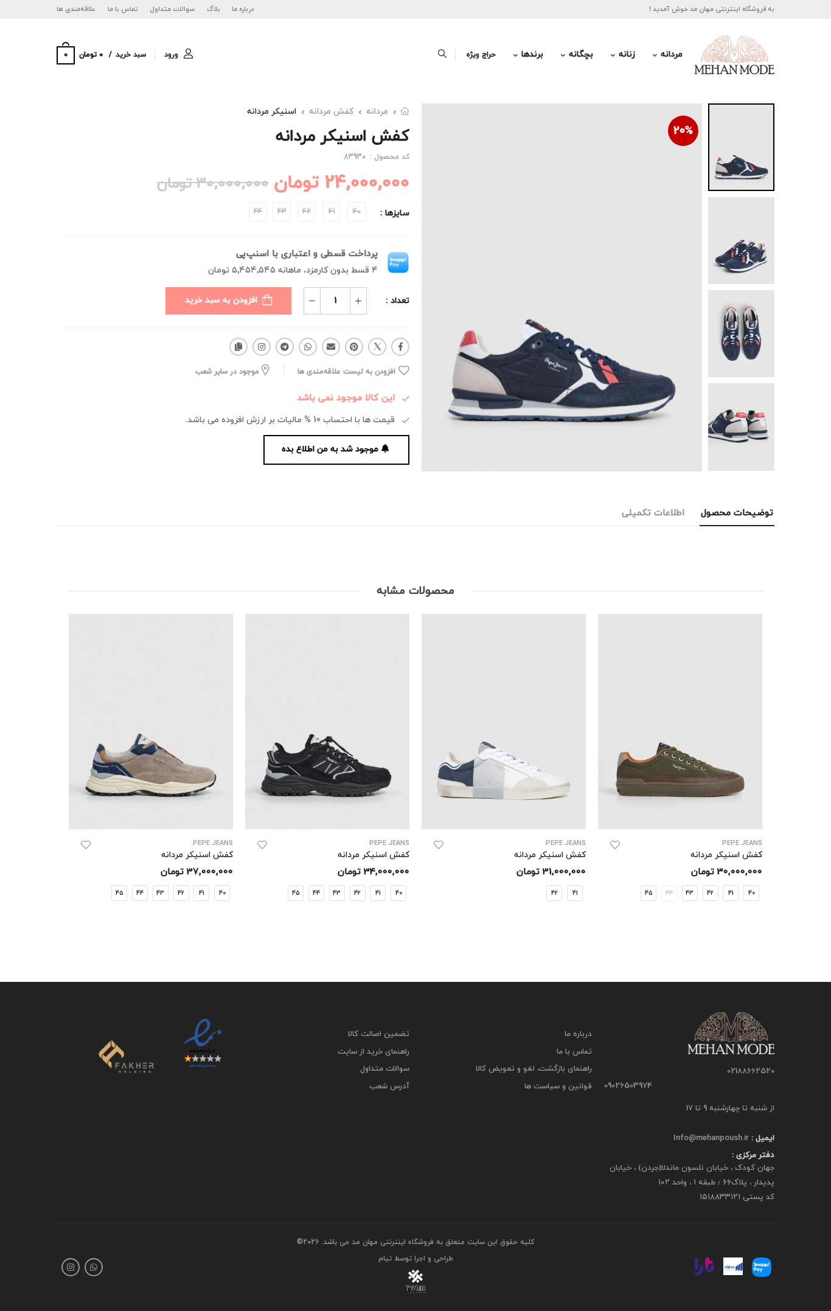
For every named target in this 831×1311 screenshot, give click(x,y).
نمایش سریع (680, 814)
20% (683, 131)
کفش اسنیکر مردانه (726, 855)
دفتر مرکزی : (753, 1155)
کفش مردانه (331, 111)
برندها (532, 54)
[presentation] (753, 770)
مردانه (672, 54)
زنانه (627, 54)
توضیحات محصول (737, 513)
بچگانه (581, 54)
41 (731, 893)
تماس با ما (123, 9)
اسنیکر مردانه (271, 111)
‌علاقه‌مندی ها (76, 9)
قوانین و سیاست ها (558, 1086)
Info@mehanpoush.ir (711, 1138)
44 (316, 893)
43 (690, 893)
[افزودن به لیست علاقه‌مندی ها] (615, 845)
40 (398, 893)
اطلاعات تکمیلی (653, 513)
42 (710, 893)
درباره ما (243, 9)
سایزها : (394, 213)
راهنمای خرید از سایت (373, 1051)
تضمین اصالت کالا (378, 1034)
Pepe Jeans (742, 843)
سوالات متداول (172, 9)
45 (648, 893)
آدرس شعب (389, 1086)
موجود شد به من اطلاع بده (330, 449)
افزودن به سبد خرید (221, 300)
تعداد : (397, 301)
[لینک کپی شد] (238, 347)
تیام (385, 1259)
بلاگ (213, 9)
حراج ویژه (481, 55)
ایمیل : (761, 1138)
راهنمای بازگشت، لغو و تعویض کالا (534, 1068)
